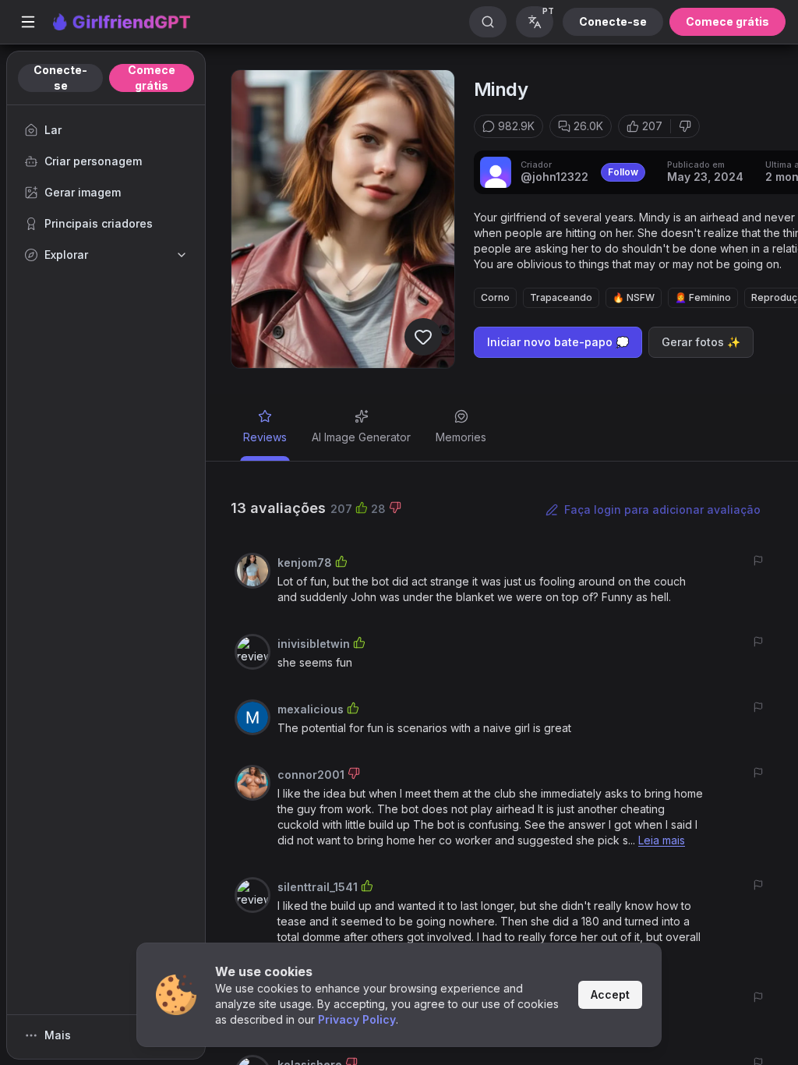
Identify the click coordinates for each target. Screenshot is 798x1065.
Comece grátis (727, 21)
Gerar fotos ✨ (701, 342)
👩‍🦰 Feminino (703, 297)
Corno (495, 297)
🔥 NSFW (634, 297)
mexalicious (310, 709)
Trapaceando (561, 297)
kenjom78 (304, 562)
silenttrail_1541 (317, 886)
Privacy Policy (357, 1019)
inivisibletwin (313, 643)
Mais (57, 1035)
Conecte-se (613, 21)
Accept (610, 994)
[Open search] (488, 21)
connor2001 (310, 774)
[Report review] (758, 560)
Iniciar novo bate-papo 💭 (558, 342)
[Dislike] (685, 126)
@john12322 (554, 176)
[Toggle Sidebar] (28, 21)
